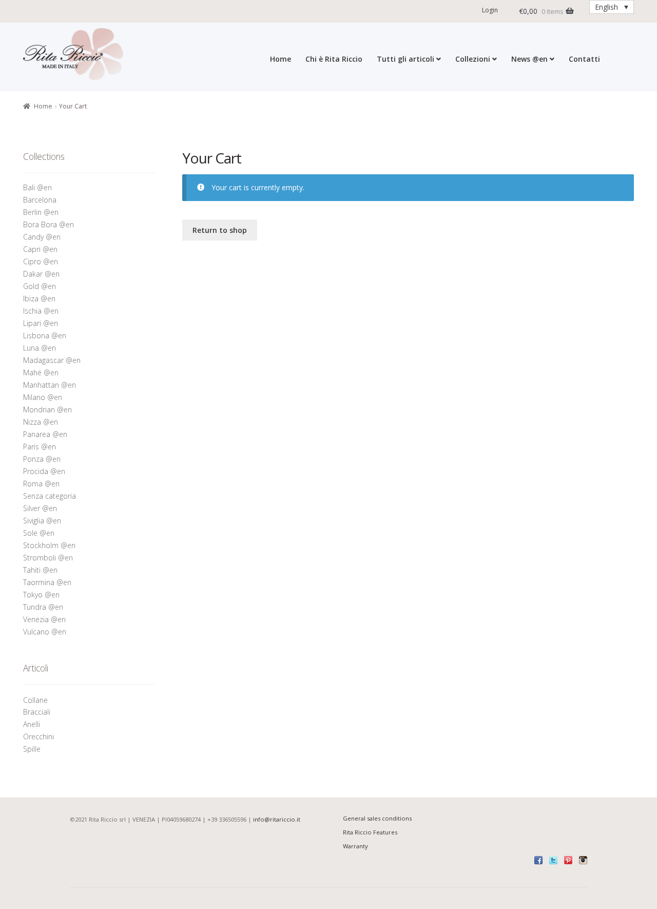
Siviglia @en (42, 520)
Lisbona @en (44, 335)
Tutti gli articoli (405, 59)
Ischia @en (41, 311)
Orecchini (39, 736)
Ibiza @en (39, 298)
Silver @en (40, 508)
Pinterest (568, 860)
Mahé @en (41, 372)
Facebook (538, 860)
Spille (33, 749)
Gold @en (39, 286)
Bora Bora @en (48, 224)
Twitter (553, 860)
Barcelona (39, 200)
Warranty (355, 846)
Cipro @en (40, 261)
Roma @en (41, 483)
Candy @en (42, 237)
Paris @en (39, 446)
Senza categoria (49, 496)
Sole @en (38, 533)
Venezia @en (44, 619)
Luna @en (39, 348)
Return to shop (219, 230)
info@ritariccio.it (276, 819)
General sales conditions (377, 818)
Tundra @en (43, 607)
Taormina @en (47, 582)
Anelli (32, 724)
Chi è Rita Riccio (333, 59)
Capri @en (40, 249)
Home (280, 59)
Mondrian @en (47, 409)
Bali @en (37, 187)
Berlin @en (41, 212)
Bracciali (36, 712)
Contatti (584, 59)
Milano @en (42, 397)
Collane (35, 700)
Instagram (583, 860)
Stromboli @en (48, 557)
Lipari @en (40, 323)
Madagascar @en (52, 360)
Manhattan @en (49, 385)
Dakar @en (41, 274)
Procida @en (44, 471)
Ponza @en (42, 459)
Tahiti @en (40, 570)
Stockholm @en (49, 545)
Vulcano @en (44, 632)
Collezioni (472, 59)
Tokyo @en (41, 594)
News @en (529, 59)
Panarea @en (45, 434)
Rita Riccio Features (370, 832)
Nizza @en (40, 422)
